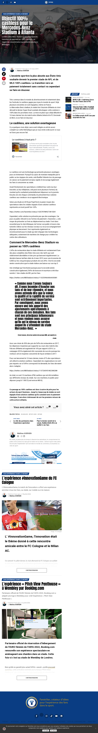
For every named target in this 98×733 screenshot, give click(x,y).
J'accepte (45, 730)
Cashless (25, 414)
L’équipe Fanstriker (58, 721)
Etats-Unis (33, 414)
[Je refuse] (96, 728)
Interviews (15, 721)
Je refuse (53, 730)
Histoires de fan (43, 721)
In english (31, 721)
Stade (40, 414)
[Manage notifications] (4, 728)
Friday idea (92, 721)
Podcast (5, 721)
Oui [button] (48, 407)
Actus (23, 721)
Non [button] (55, 407)
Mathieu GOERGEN (23, 70)
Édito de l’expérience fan (76, 721)
